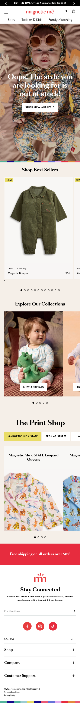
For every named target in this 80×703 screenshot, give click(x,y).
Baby (11, 20)
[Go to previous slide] (6, 3)
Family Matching (60, 20)
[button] (73, 11)
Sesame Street (56, 436)
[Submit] (71, 611)
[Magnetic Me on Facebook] (27, 626)
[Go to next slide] (74, 3)
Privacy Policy (9, 695)
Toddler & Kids (32, 20)
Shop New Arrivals (40, 107)
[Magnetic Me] (40, 12)
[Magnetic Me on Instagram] (40, 626)
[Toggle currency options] (72, 639)
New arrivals (33, 387)
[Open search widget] (66, 11)
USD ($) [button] (9, 639)
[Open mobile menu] (6, 12)
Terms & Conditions (12, 692)
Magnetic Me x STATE (23, 436)
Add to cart (39, 258)
